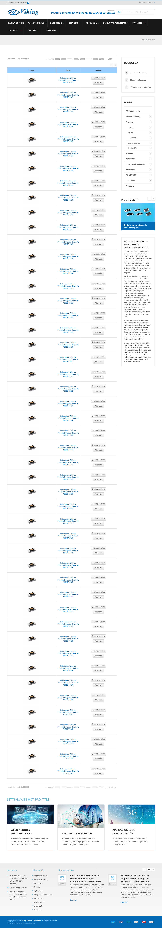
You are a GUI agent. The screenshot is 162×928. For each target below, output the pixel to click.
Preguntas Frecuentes (115, 23)
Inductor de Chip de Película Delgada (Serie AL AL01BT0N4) (68, 124)
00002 (57, 59)
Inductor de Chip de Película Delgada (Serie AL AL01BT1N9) (68, 344)
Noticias (74, 23)
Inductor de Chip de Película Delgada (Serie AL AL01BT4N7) (68, 683)
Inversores (138, 23)
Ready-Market (30, 923)
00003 (63, 59)
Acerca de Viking (36, 23)
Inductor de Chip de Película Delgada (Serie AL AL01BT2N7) (68, 462)
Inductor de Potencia (131, 345)
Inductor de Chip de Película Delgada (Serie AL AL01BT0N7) (68, 168)
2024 (63, 884)
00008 (95, 59)
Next (149, 199)
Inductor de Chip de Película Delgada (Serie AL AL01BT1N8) (68, 330)
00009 (101, 59)
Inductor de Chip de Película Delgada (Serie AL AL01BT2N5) (68, 433)
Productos (56, 23)
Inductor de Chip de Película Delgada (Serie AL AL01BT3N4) (68, 565)
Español (150, 2)
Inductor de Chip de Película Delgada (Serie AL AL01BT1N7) (68, 315)
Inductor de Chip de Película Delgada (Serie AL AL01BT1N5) (68, 286)
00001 (51, 59)
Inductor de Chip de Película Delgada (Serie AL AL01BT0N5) (68, 139)
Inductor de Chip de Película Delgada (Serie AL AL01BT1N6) (68, 300)
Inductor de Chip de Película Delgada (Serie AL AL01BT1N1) (68, 227)
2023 (114, 884)
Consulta (99, 83)
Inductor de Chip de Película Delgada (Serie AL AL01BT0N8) (68, 183)
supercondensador (134, 143)
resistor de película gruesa (133, 357)
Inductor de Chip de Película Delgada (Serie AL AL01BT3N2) (68, 536)
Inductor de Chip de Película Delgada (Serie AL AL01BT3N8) (68, 624)
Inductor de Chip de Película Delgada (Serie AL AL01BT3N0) (68, 506)
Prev (153, 199)
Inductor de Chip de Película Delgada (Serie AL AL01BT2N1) (68, 374)
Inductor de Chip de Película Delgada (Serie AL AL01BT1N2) (68, 242)
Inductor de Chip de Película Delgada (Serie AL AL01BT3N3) (68, 550)
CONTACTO (14, 30)
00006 (82, 59)
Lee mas (73, 900)
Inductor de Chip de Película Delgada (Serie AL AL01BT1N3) (68, 256)
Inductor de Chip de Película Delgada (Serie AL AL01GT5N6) (68, 712)
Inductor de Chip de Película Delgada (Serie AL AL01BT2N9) (68, 492)
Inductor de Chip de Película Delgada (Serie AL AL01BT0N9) (68, 198)
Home (143, 40)
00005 (76, 59)
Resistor (130, 127)
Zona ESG (32, 30)
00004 (70, 59)
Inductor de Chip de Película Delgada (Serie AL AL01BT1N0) (68, 212)
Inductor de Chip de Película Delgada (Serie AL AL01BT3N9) (68, 639)
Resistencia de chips (134, 350)
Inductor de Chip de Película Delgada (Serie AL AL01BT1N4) (68, 271)
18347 (110, 59)
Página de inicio (16, 23)
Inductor (130, 133)
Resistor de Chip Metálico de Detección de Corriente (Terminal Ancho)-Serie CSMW (85, 878)
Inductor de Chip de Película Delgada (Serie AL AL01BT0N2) (68, 95)
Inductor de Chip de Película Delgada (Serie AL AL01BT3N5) (68, 580)
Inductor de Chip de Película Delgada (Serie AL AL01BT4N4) (68, 668)
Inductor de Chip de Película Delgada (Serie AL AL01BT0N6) (68, 153)
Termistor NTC (132, 148)
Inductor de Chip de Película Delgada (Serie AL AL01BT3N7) (68, 609)
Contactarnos (135, 362)
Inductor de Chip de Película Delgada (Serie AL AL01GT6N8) (68, 741)
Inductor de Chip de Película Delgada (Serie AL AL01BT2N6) (68, 447)
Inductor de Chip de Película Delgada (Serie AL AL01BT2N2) (68, 389)
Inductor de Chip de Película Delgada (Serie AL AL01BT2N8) (68, 477)
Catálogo (50, 30)
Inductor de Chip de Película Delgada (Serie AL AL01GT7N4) (68, 756)
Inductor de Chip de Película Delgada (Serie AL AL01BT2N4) (68, 418)
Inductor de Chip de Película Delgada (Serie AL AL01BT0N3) (68, 109)
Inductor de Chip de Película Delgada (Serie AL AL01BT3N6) (68, 594)
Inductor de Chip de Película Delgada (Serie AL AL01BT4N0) (68, 653)
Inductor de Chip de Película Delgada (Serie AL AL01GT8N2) (68, 771)
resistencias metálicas (139, 355)
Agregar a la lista (99, 78)
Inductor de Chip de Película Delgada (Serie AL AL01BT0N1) (68, 80)
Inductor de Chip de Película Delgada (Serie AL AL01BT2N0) (68, 359)
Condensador (132, 138)
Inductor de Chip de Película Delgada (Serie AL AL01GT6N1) (68, 727)
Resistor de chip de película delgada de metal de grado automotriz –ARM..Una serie (135, 878)
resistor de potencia (137, 359)
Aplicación (91, 23)
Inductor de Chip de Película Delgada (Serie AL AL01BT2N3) (68, 403)
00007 (89, 59)
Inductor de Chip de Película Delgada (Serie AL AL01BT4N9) (68, 697)
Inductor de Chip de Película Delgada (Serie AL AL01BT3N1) (68, 521)
